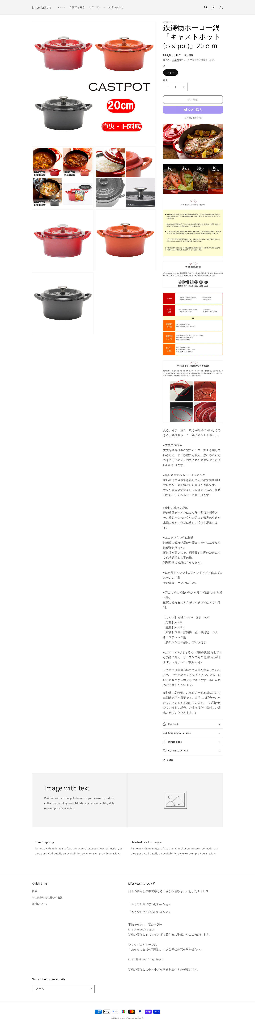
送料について (39, 903)
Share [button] (170, 759)
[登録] (90, 989)
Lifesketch (122, 1018)
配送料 (175, 60)
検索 (34, 891)
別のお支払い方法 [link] (193, 118)
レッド (171, 72)
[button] (96, 7)
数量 (165, 80)
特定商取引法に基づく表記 (47, 897)
